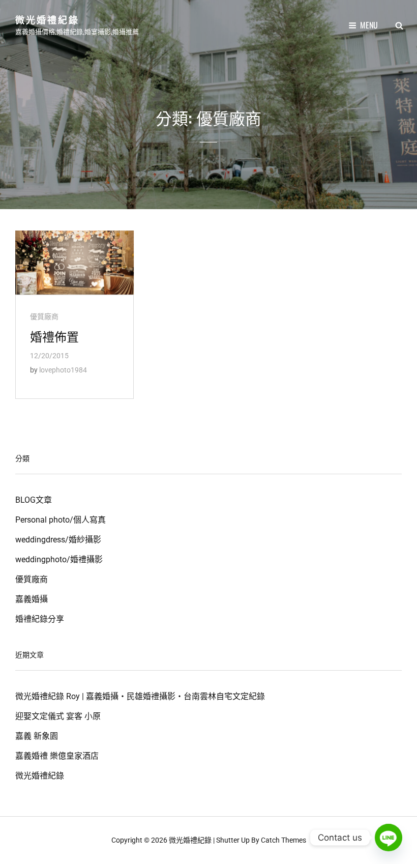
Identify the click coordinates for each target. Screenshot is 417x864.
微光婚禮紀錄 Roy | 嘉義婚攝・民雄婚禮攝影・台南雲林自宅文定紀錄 (140, 696)
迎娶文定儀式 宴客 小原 (58, 716)
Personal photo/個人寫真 (60, 520)
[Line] (388, 837)
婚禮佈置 (54, 336)
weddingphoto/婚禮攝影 (59, 559)
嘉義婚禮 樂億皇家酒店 (57, 756)
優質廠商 (44, 316)
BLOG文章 (33, 500)
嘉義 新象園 (36, 736)
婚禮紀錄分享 (39, 619)
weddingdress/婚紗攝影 (58, 539)
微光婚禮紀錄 (47, 19)
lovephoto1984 (63, 370)
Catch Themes (283, 840)
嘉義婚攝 (31, 599)
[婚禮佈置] (74, 263)
